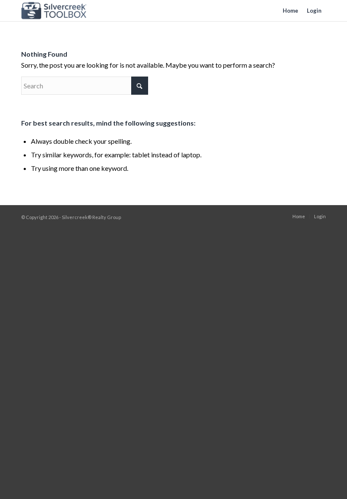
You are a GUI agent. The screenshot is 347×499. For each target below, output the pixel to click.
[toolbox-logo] (54, 10)
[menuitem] (290, 10)
